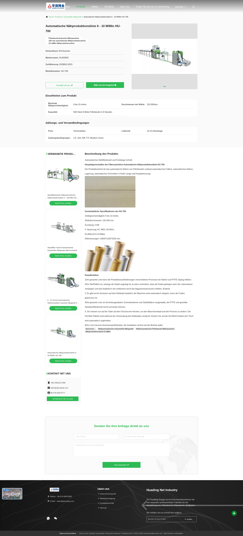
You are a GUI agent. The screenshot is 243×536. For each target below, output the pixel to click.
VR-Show (109, 6)
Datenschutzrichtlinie (67, 533)
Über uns (125, 6)
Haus (67, 6)
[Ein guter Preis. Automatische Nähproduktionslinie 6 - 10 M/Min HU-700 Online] (63, 333)
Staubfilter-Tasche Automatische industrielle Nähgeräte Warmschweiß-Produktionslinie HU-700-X (62, 250)
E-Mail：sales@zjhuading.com (61, 501)
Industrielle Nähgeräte (73, 17)
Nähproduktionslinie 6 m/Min (98, 332)
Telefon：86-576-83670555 (60, 496)
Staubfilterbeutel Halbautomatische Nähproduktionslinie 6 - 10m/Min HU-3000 (62, 198)
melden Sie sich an (190, 519)
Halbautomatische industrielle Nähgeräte (116, 329)
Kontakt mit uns (63, 85)
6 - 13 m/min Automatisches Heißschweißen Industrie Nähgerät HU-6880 (63, 303)
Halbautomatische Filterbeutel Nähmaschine (155, 329)
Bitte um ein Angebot (104, 85)
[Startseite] (55, 6)
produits (58, 17)
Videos (94, 6)
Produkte (80, 6)
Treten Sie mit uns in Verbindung (152, 6)
